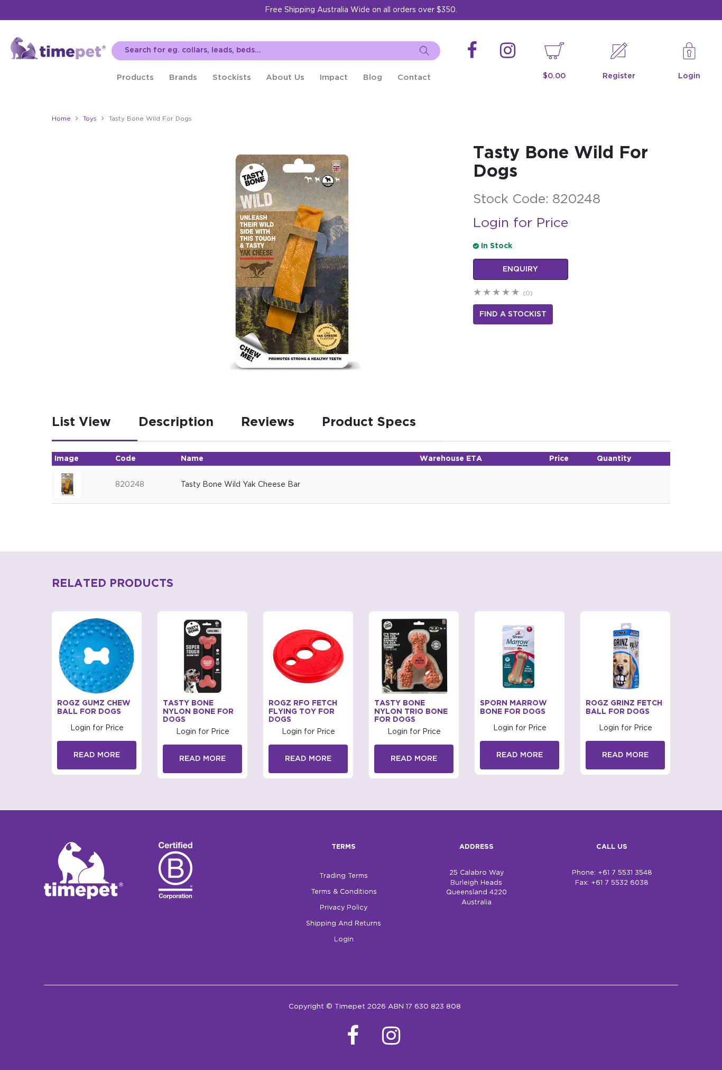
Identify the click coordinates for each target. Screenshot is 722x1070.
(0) (528, 293)
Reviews (267, 422)
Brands (183, 77)
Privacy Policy (343, 908)
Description (176, 422)
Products (135, 77)
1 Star (478, 293)
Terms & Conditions (344, 892)
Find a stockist (513, 314)
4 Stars (506, 293)
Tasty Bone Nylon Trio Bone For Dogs (411, 711)
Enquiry (520, 269)
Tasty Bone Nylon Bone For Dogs (198, 711)
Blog (372, 77)
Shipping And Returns (343, 924)
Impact (334, 77)
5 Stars (516, 293)
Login (689, 76)
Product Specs (369, 422)
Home (61, 119)
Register (619, 76)
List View (81, 422)
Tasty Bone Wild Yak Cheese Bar (240, 485)
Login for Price (520, 223)
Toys (90, 119)
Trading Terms (343, 876)
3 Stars (497, 293)
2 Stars (487, 293)
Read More (96, 755)
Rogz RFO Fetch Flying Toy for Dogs (303, 711)
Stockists (231, 77)
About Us (285, 77)
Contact (414, 77)
